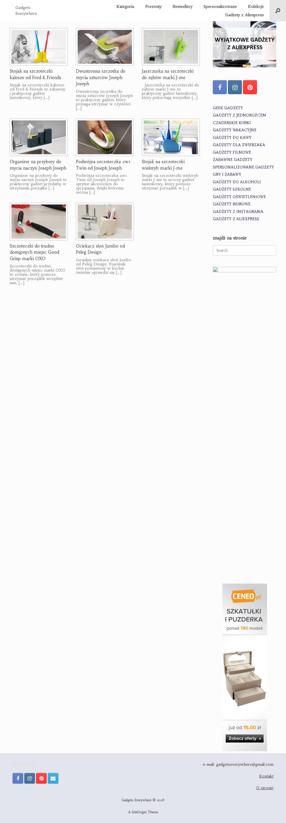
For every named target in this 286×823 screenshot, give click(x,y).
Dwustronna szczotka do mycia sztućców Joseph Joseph (100, 77)
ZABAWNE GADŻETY (232, 159)
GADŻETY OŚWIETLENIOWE (239, 196)
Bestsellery (182, 6)
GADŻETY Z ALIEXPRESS (236, 219)
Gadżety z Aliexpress (244, 14)
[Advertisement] (244, 488)
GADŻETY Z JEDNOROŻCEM (239, 115)
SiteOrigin (139, 812)
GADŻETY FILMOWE (232, 152)
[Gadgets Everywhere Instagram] (235, 87)
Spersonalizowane (220, 6)
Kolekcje (256, 6)
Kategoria (125, 6)
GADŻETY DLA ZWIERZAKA (239, 144)
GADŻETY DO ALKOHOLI (237, 182)
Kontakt (266, 776)
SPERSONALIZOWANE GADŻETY (243, 167)
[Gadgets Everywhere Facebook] (220, 87)
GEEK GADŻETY (228, 108)
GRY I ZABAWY (227, 174)
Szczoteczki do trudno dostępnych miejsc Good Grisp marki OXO (34, 252)
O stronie (264, 787)
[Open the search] (278, 10)
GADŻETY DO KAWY (232, 137)
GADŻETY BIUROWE (232, 204)
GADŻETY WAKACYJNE (234, 130)
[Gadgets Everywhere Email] (53, 778)
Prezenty (153, 6)
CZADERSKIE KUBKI (232, 122)
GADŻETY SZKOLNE (232, 189)
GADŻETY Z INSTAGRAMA (238, 211)
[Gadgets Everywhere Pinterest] (250, 87)
